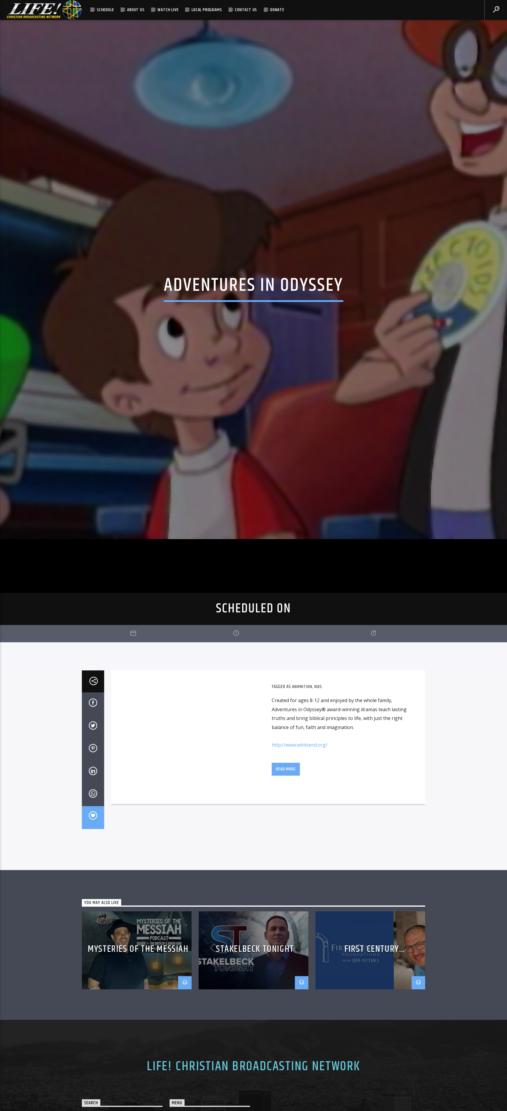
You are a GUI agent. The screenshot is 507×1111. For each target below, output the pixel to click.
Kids (318, 724)
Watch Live (168, 9)
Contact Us (246, 9)
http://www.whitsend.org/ (299, 782)
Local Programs (207, 9)
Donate (277, 9)
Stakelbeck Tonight (255, 987)
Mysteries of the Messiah (138, 987)
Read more (285, 806)
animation (302, 724)
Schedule (105, 9)
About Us (135, 9)
